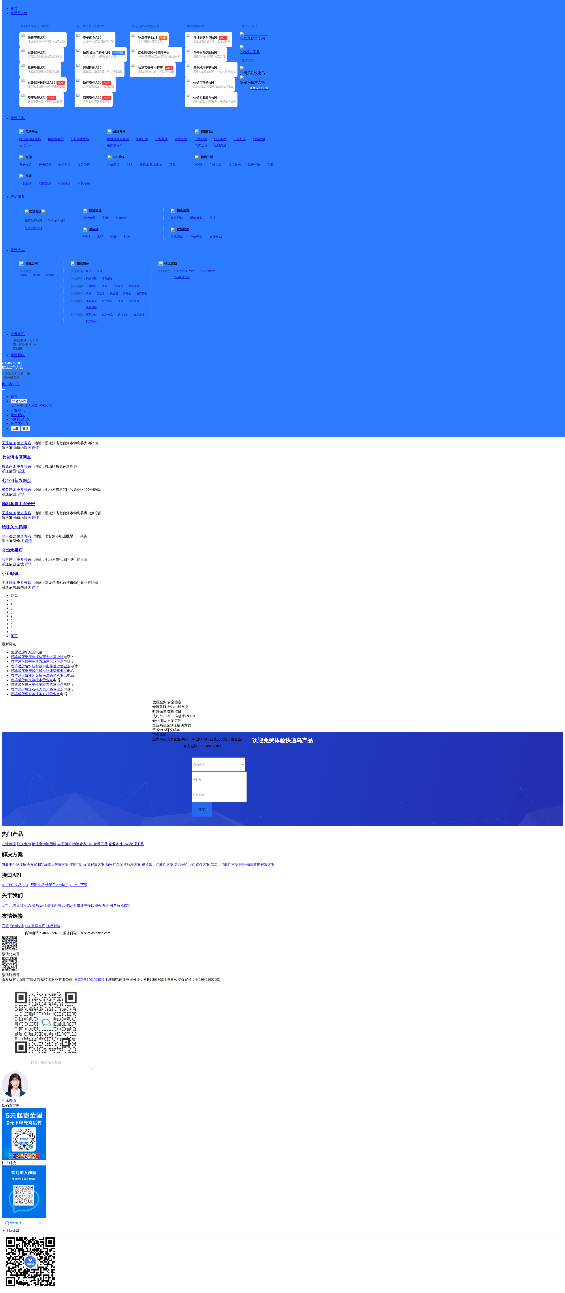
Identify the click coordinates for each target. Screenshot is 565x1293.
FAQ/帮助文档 (34, 885)
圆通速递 (18, 652)
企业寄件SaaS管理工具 (126, 844)
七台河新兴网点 (16, 480)
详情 (35, 448)
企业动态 (24, 905)
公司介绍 (9, 905)
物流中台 (25, 145)
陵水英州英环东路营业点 (44, 685)
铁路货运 (123, 314)
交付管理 (89, 218)
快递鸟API (19, 13)
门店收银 (259, 139)
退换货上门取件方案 (157, 864)
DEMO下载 (78, 885)
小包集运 (25, 183)
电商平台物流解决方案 (19, 864)
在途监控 (9, 844)
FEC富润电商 (35, 926)
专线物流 (91, 286)
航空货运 (107, 301)
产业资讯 (18, 334)
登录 (25, 428)
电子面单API (56, 220)
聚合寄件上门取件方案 (192, 864)
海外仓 (127, 293)
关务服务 (91, 307)
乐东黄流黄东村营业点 (42, 694)
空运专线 (84, 183)
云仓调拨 (45, 164)
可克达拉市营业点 (39, 680)
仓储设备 (196, 237)
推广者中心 (11, 384)
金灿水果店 (12, 550)
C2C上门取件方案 (224, 864)
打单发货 (113, 164)
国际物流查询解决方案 (257, 864)
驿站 (88, 293)
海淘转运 (17, 926)
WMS (198, 164)
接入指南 (31, 406)
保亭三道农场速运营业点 (44, 661)
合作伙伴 (69, 905)
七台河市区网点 (16, 457)
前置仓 (101, 293)
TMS (270, 164)
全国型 (23, 275)
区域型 (37, 275)
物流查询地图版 (44, 844)
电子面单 (64, 844)
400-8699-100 (20, 419)
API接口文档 (12, 885)
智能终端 (215, 237)
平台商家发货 (80, 139)
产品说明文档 (182, 277)
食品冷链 (139, 314)
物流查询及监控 (30, 139)
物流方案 (18, 118)
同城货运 (91, 278)
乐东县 (30, 652)
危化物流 (107, 314)
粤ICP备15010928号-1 (90, 979)
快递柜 (114, 293)
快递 (99, 271)
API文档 (17, 406)
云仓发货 (25, 164)
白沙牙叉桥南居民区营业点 (46, 675)
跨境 (212, 218)
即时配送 (107, 278)
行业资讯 (25, 344)
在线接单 (215, 164)
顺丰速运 (18, 657)
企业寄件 (161, 139)
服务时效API (33, 228)
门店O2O (201, 145)
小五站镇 (10, 573)
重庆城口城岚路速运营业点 (46, 671)
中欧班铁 (64, 183)
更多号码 (24, 443)
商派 (5, 926)
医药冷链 (91, 314)
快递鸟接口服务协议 (93, 905)
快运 (88, 271)
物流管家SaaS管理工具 (90, 844)
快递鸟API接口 (57, 885)
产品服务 (18, 197)
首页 (14, 8)
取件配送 (177, 218)
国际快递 (133, 301)
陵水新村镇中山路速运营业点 (48, 666)
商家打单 (142, 139)
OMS (172, 164)
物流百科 (18, 355)
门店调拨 (220, 139)
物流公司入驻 (14, 373)
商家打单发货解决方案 (123, 864)
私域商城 (220, 145)
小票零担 (118, 286)
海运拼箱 (45, 183)
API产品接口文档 (184, 271)
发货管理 (181, 139)
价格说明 (46, 406)
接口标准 (234, 164)
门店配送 (201, 139)
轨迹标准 (254, 164)
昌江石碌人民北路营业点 (44, 689)
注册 (15, 428)
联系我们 (39, 905)
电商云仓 (141, 293)
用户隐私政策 (120, 905)
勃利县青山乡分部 (18, 503)
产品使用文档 (207, 271)
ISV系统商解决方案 (53, 864)
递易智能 (53, 926)
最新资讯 (20, 340)
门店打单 (240, 139)
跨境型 (50, 275)
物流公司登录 (17, 375)
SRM (127, 236)
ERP (129, 164)
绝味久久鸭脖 (14, 527)
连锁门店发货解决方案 (87, 864)
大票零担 (133, 286)
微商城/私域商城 (150, 164)
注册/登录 (27, 384)
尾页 (14, 636)
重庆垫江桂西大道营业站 (44, 657)
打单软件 (122, 218)
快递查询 (24, 844)
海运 (120, 301)
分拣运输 (177, 237)
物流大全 (18, 250)
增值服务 (196, 218)
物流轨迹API (33, 220)
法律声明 (54, 905)
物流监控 (64, 164)
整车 (104, 286)
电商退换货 (56, 139)
